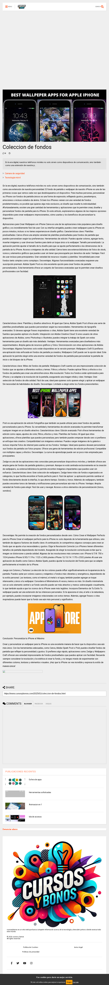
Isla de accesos (35, 817)
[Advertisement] (54, 29)
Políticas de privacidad (30, 952)
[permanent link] (10, 153)
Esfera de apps (35, 779)
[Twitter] (17, 963)
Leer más (76, 982)
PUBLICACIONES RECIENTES (20, 771)
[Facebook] (11, 963)
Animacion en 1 (35, 804)
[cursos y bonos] (22, 7)
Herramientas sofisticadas (40, 792)
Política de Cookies (30, 947)
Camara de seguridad (15, 173)
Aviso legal (78, 947)
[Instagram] (31, 963)
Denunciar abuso (10, 829)
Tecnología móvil (13, 177)
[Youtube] (24, 963)
